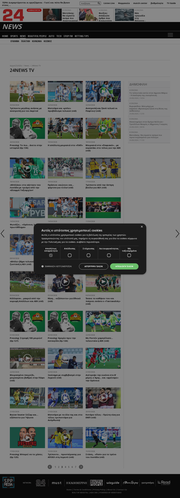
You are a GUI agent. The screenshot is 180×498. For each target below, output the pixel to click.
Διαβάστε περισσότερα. (88, 241)
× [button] (142, 227)
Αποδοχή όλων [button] (124, 266)
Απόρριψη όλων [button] (94, 266)
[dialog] (90, 248)
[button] (56, 266)
